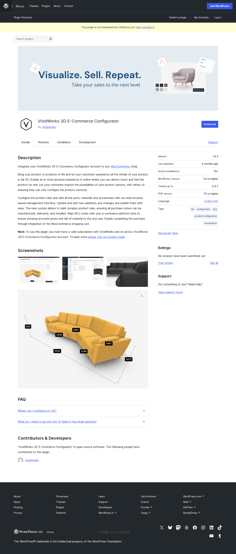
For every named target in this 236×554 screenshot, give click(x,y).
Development (87, 142)
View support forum (170, 292)
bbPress (189, 507)
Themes (60, 501)
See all (214, 263)
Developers (105, 507)
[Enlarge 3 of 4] (143, 261)
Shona (50, 532)
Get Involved (148, 496)
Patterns (61, 512)
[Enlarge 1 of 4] (54, 261)
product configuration (206, 216)
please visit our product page (106, 237)
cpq (215, 209)
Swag (145, 512)
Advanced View (168, 233)
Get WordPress (219, 5)
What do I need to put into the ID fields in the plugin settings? (57, 421)
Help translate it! (145, 27)
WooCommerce (120, 166)
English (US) (211, 201)
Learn (101, 496)
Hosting (18, 507)
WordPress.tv (107, 512)
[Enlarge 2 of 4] (99, 261)
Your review (165, 263)
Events (145, 501)
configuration (203, 209)
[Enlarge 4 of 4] (143, 294)
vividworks (49, 127)
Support (213, 142)
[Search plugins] (50, 38)
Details (25, 142)
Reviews (43, 142)
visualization (210, 223)
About (17, 496)
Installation (64, 142)
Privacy (18, 512)
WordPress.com (193, 496)
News (17, 501)
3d (192, 209)
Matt (187, 501)
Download (210, 124)
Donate (146, 507)
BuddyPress (191, 512)
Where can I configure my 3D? (37, 410)
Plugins (60, 507)
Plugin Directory (23, 17)
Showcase (62, 496)
